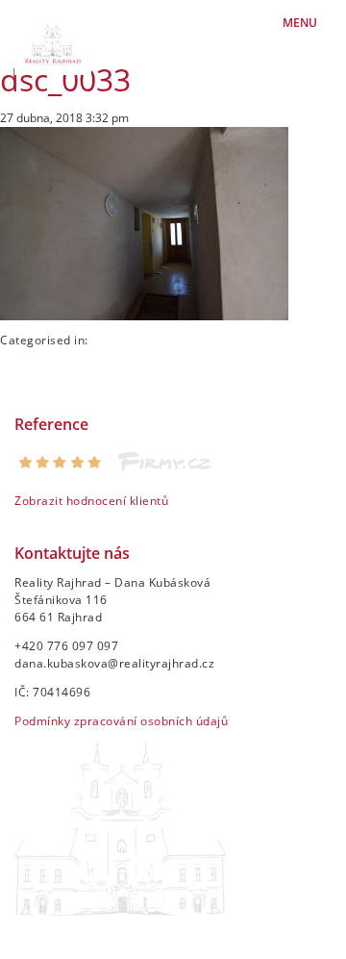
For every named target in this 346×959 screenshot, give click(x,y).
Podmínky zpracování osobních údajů (121, 721)
